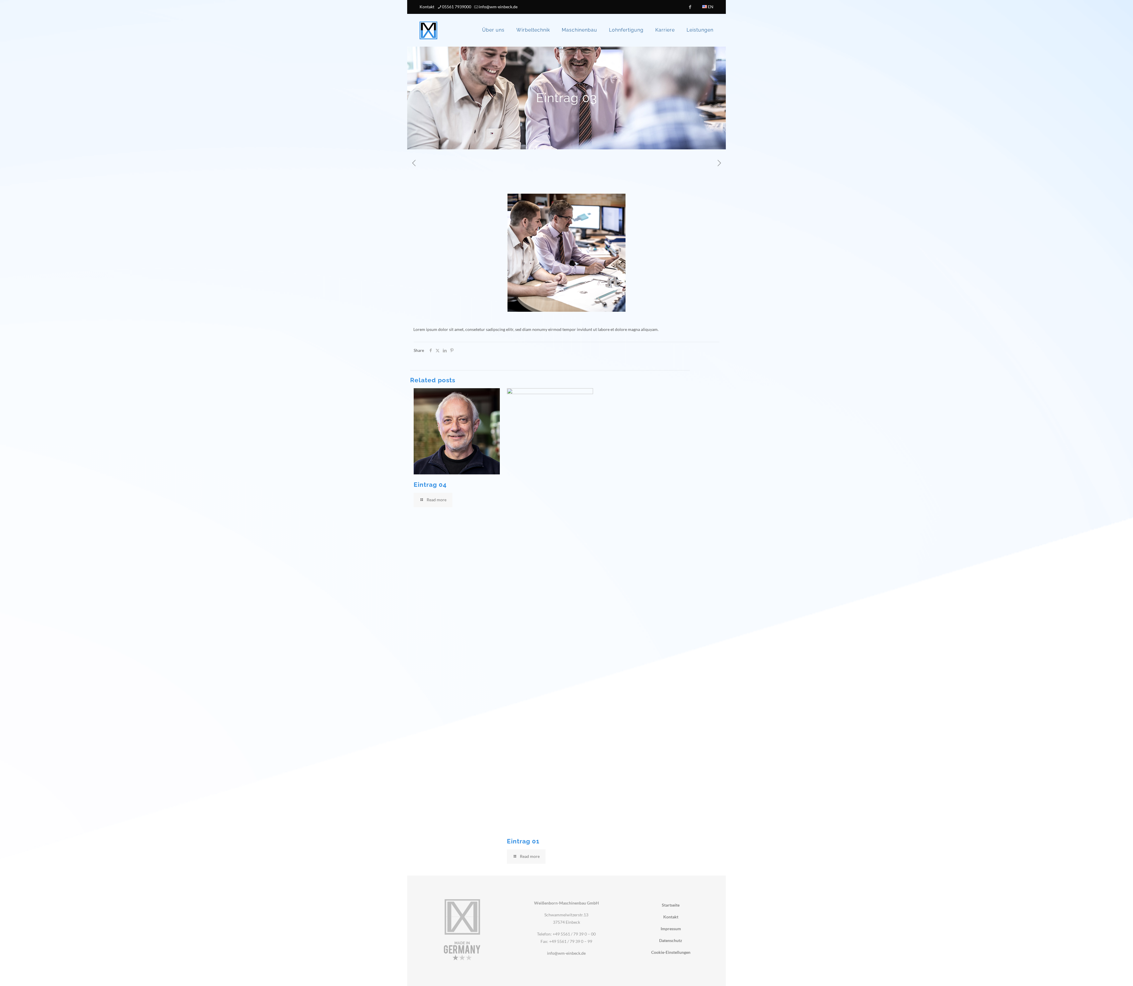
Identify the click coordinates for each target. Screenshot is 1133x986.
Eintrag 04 (430, 484)
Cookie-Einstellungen (670, 952)
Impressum (671, 928)
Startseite (671, 904)
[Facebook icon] (690, 6)
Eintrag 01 (523, 841)
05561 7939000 (456, 6)
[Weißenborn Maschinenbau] (428, 30)
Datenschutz (670, 940)
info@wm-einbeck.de (498, 6)
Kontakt (427, 6)
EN (710, 6)
